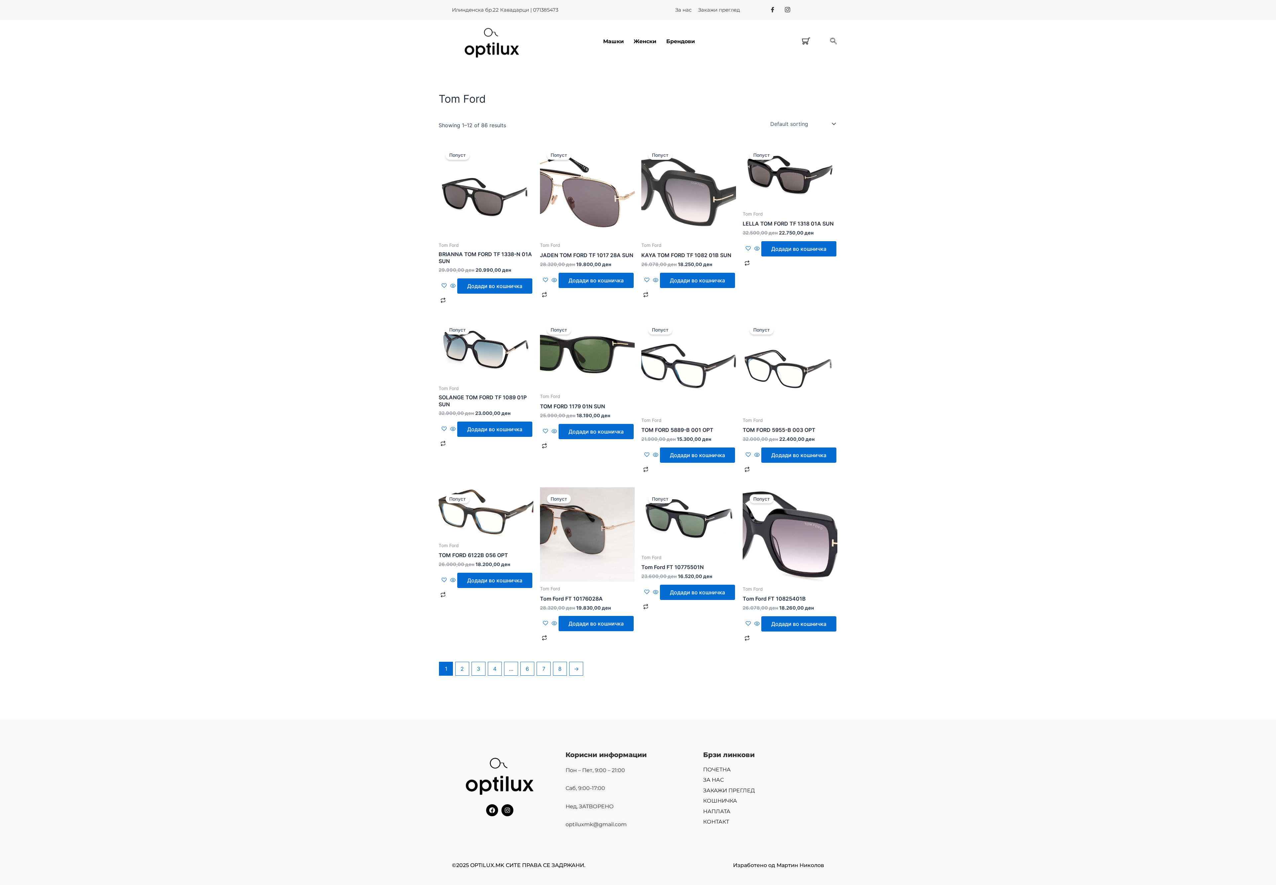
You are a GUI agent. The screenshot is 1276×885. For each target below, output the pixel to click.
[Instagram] (788, 10)
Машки (613, 41)
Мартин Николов (800, 865)
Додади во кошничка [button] (494, 286)
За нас (683, 10)
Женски (645, 41)
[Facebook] (773, 10)
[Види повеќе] (453, 286)
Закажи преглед (719, 10)
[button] (833, 42)
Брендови (680, 41)
